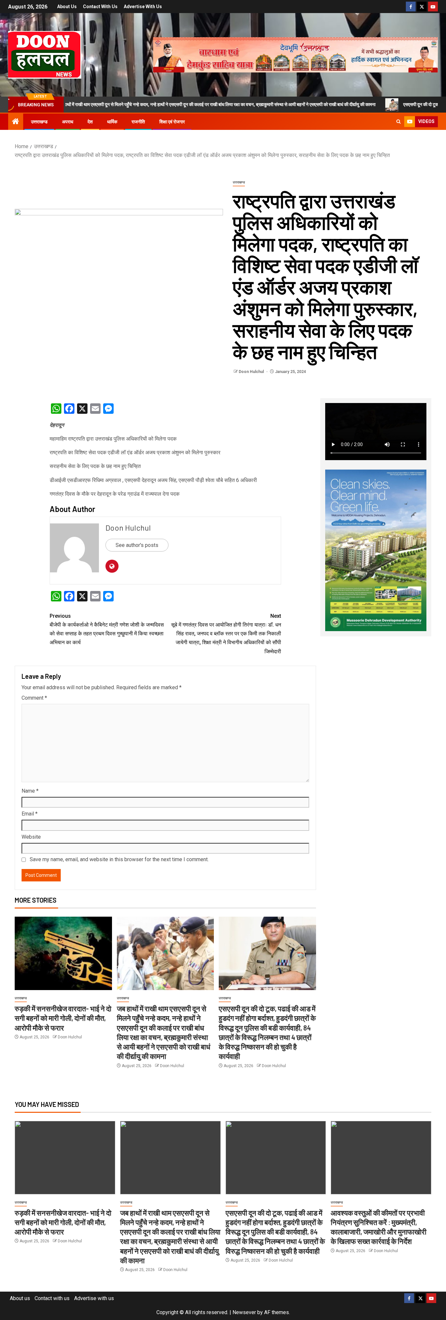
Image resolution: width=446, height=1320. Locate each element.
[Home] (15, 122)
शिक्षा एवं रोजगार (172, 121)
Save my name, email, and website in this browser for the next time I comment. (119, 859)
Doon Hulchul (252, 371)
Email (30, 814)
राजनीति (138, 121)
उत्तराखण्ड (39, 121)
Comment (34, 698)
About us (67, 6)
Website (31, 837)
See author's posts (137, 545)
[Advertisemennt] (295, 54)
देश (90, 121)
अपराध (67, 121)
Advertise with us (143, 6)
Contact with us (100, 6)
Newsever (244, 1312)
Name (30, 791)
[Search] (398, 122)
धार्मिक (112, 121)
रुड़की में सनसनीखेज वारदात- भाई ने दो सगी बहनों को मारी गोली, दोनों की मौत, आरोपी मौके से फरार (63, 1018)
